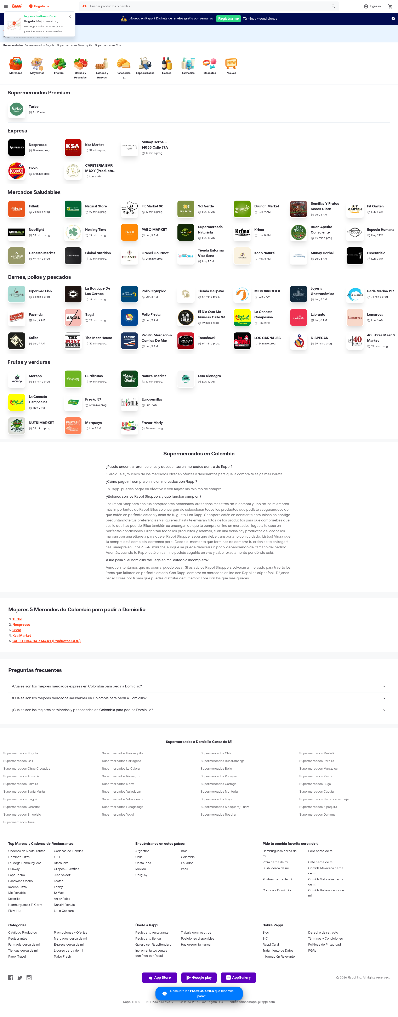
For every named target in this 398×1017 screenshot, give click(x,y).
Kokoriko (14, 899)
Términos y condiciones (260, 19)
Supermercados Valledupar (121, 792)
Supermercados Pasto (315, 776)
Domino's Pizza (19, 857)
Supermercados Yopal (118, 815)
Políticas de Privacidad (324, 945)
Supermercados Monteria (219, 792)
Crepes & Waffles (66, 869)
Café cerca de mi (320, 862)
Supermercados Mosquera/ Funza (225, 807)
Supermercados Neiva (118, 784)
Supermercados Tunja (216, 799)
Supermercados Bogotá (20, 753)
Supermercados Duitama (317, 815)
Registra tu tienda (148, 939)
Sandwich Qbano (20, 881)
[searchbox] (208, 6)
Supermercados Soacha (218, 815)
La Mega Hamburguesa (24, 863)
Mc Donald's (17, 893)
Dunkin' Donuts (64, 905)
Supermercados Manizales (318, 769)
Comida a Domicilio (277, 890)
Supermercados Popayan (219, 776)
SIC (265, 939)
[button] (39, 6)
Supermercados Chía (216, 753)
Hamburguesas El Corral (25, 905)
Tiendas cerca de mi (23, 951)
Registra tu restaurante (152, 933)
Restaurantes (17, 939)
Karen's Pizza (17, 887)
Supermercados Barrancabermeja (324, 799)
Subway (13, 869)
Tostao (58, 881)
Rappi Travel (17, 957)
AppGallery (241, 977)
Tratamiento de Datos (278, 951)
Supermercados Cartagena (121, 761)
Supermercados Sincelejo (22, 815)
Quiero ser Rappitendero (153, 945)
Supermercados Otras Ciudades (26, 769)
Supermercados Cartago (219, 784)
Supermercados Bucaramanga (223, 761)
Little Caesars (64, 911)
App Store (162, 977)
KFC (57, 857)
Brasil (185, 851)
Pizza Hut (14, 911)
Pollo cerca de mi (320, 851)
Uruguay (141, 875)
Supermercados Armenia (21, 776)
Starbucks (61, 863)
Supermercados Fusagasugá (122, 807)
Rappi (7, 36)
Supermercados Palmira (20, 784)
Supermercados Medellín (317, 753)
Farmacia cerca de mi (24, 945)
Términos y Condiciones (325, 939)
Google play (202, 977)
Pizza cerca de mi (275, 862)
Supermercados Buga (315, 784)
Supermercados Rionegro (121, 776)
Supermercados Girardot (21, 807)
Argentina (142, 851)
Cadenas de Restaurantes (26, 851)
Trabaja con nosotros (196, 933)
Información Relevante (279, 957)
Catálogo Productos (22, 933)
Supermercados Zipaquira (318, 807)
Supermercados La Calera (121, 769)
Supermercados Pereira (316, 761)
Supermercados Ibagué (20, 799)
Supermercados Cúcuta (316, 792)
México (140, 869)
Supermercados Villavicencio (123, 799)
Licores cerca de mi (68, 951)
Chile (139, 857)
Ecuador (187, 863)
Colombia (188, 857)
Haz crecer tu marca (196, 945)
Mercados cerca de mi (70, 939)
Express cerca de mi (69, 945)
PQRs (312, 951)
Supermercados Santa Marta (24, 792)
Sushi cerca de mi (276, 868)
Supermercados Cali (18, 761)
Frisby (58, 887)
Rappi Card (271, 945)
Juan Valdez (62, 875)
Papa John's (16, 875)
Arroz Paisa (62, 899)
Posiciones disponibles (197, 939)
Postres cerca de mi (277, 879)
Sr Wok (59, 893)
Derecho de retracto (323, 933)
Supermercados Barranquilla (122, 753)
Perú (184, 869)
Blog (266, 933)
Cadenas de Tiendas (68, 851)
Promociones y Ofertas (70, 933)
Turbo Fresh (62, 957)
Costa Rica (143, 863)
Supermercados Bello (216, 769)
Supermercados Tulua (19, 822)
